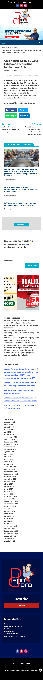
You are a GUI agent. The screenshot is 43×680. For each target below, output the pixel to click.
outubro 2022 (10, 536)
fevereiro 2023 (10, 526)
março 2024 (9, 494)
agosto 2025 (9, 452)
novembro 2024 (11, 474)
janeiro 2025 (9, 469)
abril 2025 (8, 462)
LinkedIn (24, 116)
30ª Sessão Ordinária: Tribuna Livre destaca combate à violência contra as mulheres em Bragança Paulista (21, 345)
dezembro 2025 (11, 442)
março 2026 (9, 434)
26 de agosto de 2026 (11, 179)
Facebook (10, 110)
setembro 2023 (10, 509)
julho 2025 (8, 454)
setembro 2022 (10, 539)
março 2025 (9, 464)
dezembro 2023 (11, 501)
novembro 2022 (11, 534)
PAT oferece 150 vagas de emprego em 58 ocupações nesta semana (20, 204)
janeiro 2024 (9, 499)
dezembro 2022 (11, 531)
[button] (21, 292)
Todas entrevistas (12, 634)
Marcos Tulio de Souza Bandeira (18, 369)
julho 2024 (8, 484)
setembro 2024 (10, 479)
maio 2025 (8, 459)
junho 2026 (9, 427)
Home (6, 624)
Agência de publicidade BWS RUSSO (22, 670)
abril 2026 (8, 432)
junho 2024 (9, 486)
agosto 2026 (9, 422)
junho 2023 (9, 516)
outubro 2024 (10, 477)
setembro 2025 (10, 449)
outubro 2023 (10, 506)
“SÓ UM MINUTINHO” (13, 408)
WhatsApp (11, 116)
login (25, 245)
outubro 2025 (10, 447)
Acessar (21, 605)
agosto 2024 (9, 482)
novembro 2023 (11, 504)
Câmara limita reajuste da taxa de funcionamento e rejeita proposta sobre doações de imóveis (19, 352)
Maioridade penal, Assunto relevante (20, 401)
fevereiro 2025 (10, 467)
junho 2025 (8, 457)
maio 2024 (8, 489)
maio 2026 (8, 430)
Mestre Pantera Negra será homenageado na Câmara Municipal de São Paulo (20, 189)
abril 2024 (8, 491)
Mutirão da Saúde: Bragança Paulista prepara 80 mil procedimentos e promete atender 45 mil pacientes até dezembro (21, 172)
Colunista (28, 75)
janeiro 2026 (9, 439)
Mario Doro (9, 390)
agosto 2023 (9, 511)
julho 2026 (8, 425)
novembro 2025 (11, 444)
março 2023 (9, 524)
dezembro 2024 (11, 472)
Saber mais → (21, 225)
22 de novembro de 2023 (15, 75)
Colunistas (9, 631)
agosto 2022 (9, 541)
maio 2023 (8, 519)
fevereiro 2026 (10, 437)
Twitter (23, 110)
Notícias (7, 629)
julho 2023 (8, 514)
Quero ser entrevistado (14, 636)
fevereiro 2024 (10, 496)
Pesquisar (8, 261)
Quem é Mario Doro (13, 626)
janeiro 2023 (9, 529)
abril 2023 (8, 521)
